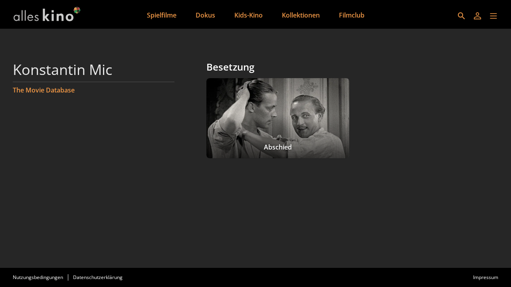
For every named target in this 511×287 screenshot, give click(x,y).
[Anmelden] (477, 16)
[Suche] (461, 16)
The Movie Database (44, 90)
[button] (493, 16)
